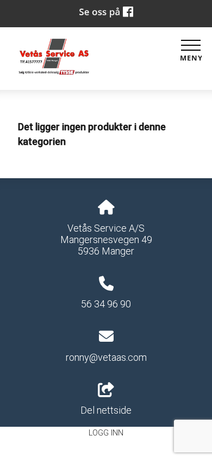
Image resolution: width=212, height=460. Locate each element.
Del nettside (106, 410)
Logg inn (106, 433)
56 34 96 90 (106, 304)
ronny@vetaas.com (106, 357)
